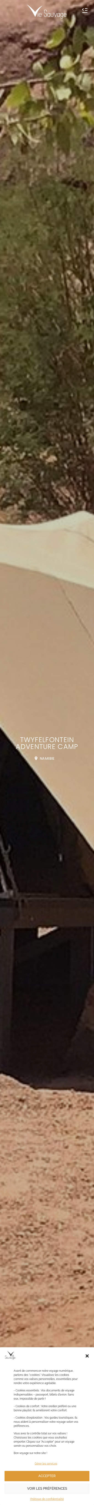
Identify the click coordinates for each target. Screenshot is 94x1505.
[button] (87, 1356)
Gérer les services (46, 1463)
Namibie (47, 758)
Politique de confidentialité (47, 1499)
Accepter (47, 1476)
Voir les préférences (47, 1488)
